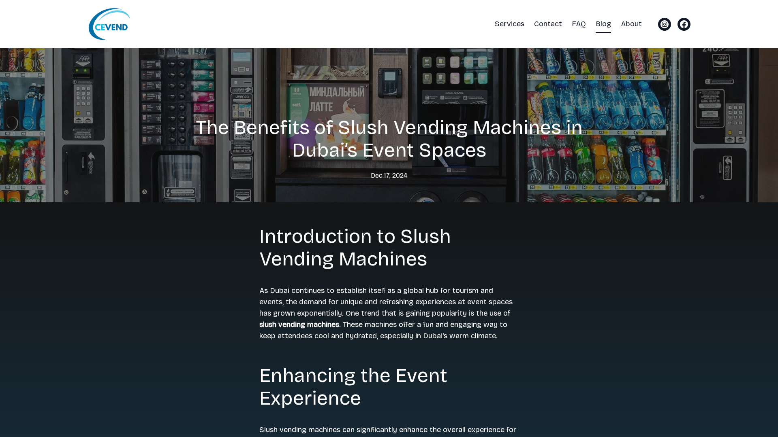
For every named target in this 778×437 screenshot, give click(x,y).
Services (509, 23)
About (631, 23)
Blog (603, 23)
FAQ (579, 23)
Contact (548, 23)
